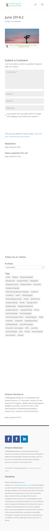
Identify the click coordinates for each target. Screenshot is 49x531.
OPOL (27, 328)
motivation (9, 321)
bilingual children (22, 281)
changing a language (12, 288)
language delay (11, 306)
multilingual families (31, 321)
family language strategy (14, 299)
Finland (26, 299)
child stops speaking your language (17, 292)
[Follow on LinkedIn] (24, 439)
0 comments (16, 21)
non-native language (26, 324)
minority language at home (14, 317)
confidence (34, 292)
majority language (11, 313)
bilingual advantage (26, 277)
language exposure (12, 310)
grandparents (35, 299)
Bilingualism (34, 281)
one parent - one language (14, 328)
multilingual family (11, 324)
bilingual (15, 277)
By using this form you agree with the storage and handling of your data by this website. (24, 115)
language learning (26, 310)
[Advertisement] (24, 365)
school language (37, 332)
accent (8, 277)
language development (25, 306)
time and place (10, 335)
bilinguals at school (12, 284)
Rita (8, 21)
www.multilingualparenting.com (19, 485)
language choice (32, 303)
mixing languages (31, 317)
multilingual (18, 321)
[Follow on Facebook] (8, 439)
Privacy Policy (31, 468)
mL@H (41, 317)
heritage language (11, 303)
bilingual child (10, 281)
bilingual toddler (26, 284)
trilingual (20, 335)
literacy (36, 310)
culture (18, 295)
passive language (11, 332)
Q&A (20, 332)
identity (22, 303)
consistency (9, 295)
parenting (34, 328)
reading (27, 332)
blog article (37, 284)
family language (27, 295)
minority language (25, 313)
